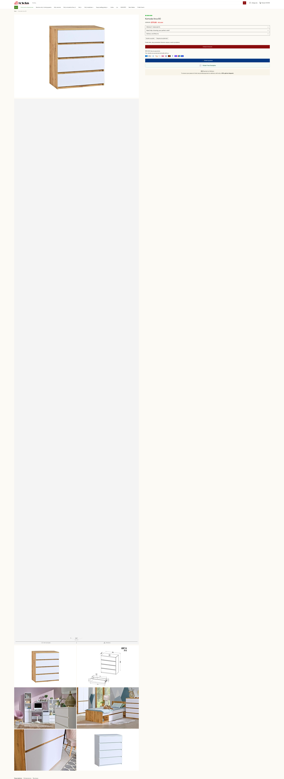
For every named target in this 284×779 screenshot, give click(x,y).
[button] (149, 15)
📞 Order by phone (207, 60)
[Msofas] (21, 3)
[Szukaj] (244, 2)
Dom (15, 11)
